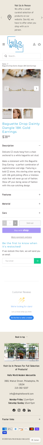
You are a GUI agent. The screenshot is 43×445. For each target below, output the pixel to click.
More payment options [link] (21, 236)
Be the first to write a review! (21, 318)
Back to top (20, 337)
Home (4, 64)
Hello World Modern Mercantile (19, 439)
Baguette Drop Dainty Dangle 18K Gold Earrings (19, 66)
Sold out (30, 223)
